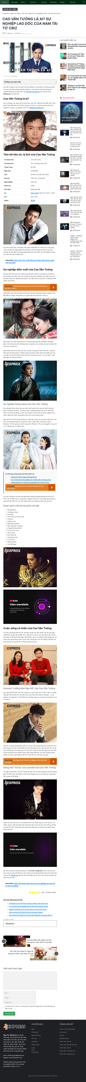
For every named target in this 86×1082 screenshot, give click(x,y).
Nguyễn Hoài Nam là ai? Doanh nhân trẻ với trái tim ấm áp (27, 909)
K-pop (33, 1048)
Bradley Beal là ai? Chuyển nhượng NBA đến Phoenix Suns (30, 482)
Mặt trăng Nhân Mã (69, 118)
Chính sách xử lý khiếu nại (67, 1051)
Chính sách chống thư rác (67, 1054)
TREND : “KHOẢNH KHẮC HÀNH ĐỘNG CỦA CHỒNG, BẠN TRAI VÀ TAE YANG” (76, 239)
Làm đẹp (44, 2)
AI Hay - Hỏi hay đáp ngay (67, 1029)
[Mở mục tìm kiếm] (83, 2)
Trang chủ (5, 2)
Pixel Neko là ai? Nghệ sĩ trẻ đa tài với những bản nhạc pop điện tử (30, 915)
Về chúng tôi (63, 1032)
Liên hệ (62, 1035)
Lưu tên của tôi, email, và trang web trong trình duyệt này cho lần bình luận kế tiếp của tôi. (30, 1007)
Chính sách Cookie (65, 1048)
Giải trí (23, 2)
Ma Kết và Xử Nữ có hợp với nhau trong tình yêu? (75, 144)
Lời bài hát (34, 1041)
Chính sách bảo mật (65, 1041)
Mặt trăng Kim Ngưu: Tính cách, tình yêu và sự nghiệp (75, 172)
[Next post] (56, 953)
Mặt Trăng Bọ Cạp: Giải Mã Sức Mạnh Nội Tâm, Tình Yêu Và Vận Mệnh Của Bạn (76, 158)
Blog (32, 1029)
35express (10, 33)
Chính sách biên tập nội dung (68, 1044)
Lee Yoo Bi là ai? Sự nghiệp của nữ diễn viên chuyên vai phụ (28, 906)
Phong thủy (53, 2)
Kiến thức (33, 2)
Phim (33, 1050)
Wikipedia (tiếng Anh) (36, 108)
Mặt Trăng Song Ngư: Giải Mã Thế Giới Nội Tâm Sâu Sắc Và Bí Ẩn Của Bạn (75, 131)
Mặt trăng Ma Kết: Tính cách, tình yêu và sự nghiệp (76, 212)
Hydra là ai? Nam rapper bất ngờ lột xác (24, 477)
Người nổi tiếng (10, 9)
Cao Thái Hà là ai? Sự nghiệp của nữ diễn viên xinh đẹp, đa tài (31, 480)
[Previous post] (3, 941)
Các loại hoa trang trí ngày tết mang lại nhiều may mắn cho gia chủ (20, 953)
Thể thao (72, 2)
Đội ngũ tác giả (64, 1038)
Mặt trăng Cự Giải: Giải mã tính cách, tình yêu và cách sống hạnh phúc (76, 199)
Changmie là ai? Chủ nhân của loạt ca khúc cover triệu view (28, 903)
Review (62, 2)
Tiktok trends (35, 1044)
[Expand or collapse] (55, 82)
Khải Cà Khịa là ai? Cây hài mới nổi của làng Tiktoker (26, 912)
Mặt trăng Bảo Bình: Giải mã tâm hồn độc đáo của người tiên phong (75, 186)
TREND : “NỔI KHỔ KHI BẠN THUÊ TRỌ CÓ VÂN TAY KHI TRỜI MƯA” (76, 253)
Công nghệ (14, 2)
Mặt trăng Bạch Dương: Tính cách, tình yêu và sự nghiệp (76, 225)
